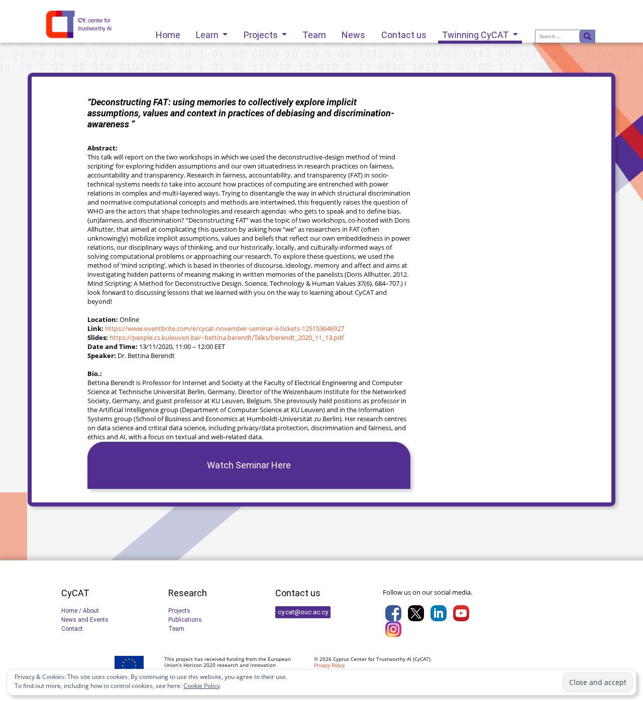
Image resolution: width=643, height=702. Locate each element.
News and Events (85, 619)
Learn (208, 32)
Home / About (80, 610)
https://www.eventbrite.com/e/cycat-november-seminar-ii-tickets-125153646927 (224, 328)
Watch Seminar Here (249, 465)
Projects (262, 32)
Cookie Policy (201, 685)
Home (168, 32)
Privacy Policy (329, 665)
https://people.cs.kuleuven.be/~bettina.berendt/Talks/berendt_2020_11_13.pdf (227, 337)
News (353, 32)
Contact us (403, 32)
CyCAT (421, 658)
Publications (185, 619)
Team (314, 32)
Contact (72, 628)
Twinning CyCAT (476, 35)
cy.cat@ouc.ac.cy (303, 612)
